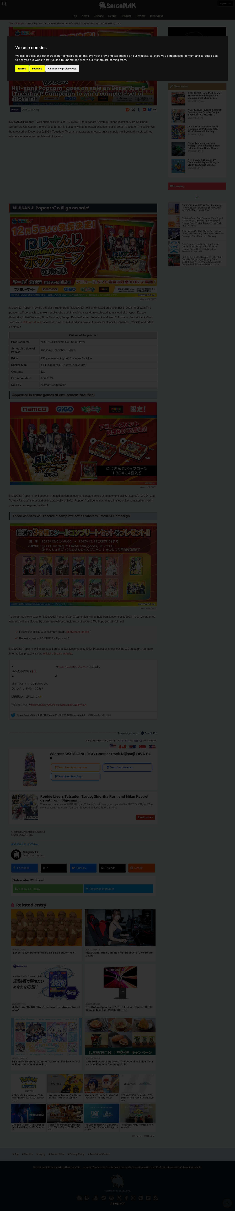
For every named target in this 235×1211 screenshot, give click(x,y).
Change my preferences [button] (62, 68)
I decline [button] (37, 68)
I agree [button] (22, 68)
